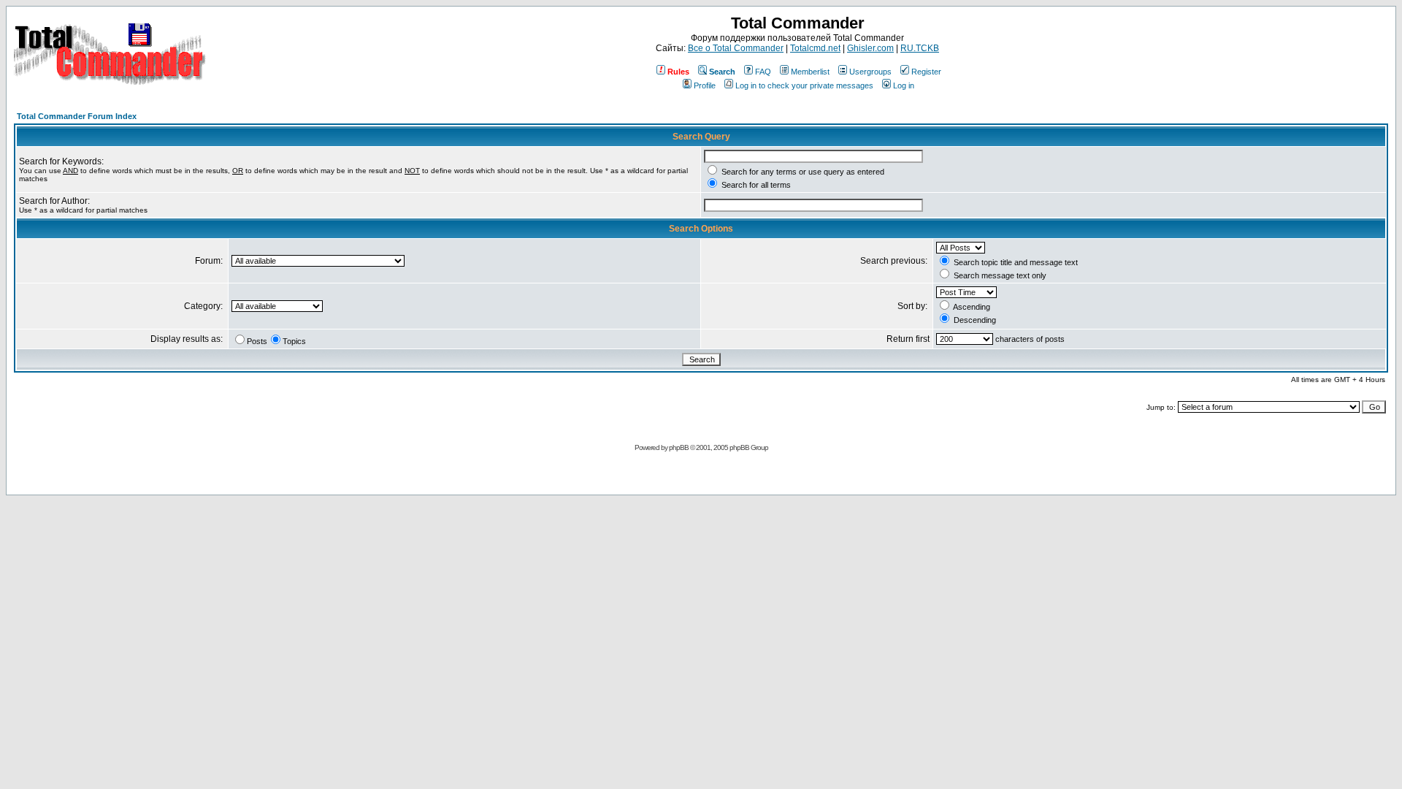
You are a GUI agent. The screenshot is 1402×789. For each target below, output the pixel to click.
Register (926, 71)
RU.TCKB (919, 48)
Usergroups (870, 71)
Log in (903, 85)
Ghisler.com (870, 48)
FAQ (763, 71)
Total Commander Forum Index (77, 116)
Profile (705, 85)
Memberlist (810, 71)
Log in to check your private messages (804, 85)
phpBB (679, 447)
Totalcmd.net (815, 48)
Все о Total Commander (736, 48)
